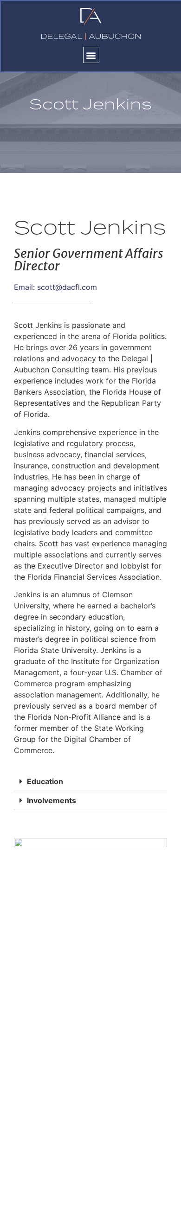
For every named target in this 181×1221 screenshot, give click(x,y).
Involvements (51, 800)
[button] (91, 55)
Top (170, 1208)
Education (45, 781)
